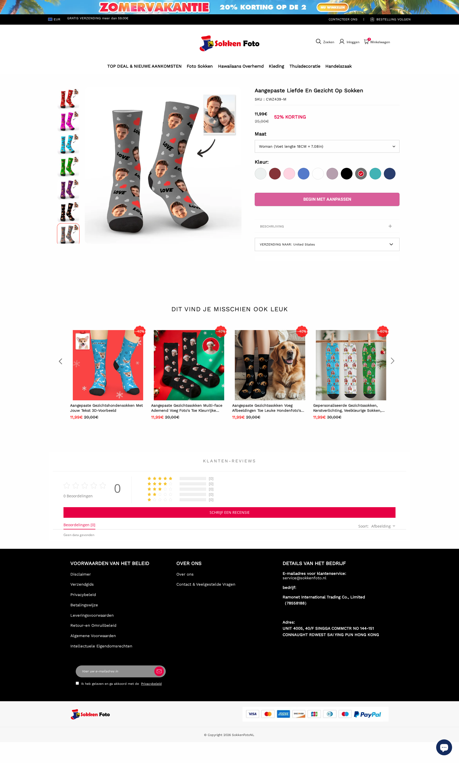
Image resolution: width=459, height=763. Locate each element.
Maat (260, 134)
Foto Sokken (200, 66)
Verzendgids (82, 584)
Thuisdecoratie (305, 66)
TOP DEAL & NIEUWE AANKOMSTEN (144, 66)
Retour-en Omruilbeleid (93, 625)
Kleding (276, 66)
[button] (93, 165)
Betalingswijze (84, 605)
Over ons (185, 574)
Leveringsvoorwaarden (92, 615)
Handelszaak (338, 66)
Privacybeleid (83, 594)
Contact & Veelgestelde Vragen (205, 584)
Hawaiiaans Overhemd (241, 66)
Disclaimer (80, 574)
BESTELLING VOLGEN (393, 19)
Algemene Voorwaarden (93, 635)
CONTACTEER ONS (343, 19)
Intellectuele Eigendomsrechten (101, 646)
